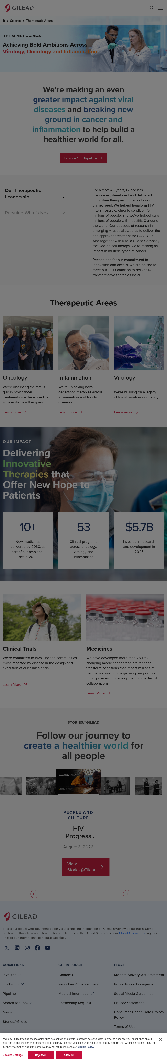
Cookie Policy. (86, 1047)
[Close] (160, 1039)
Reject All (40, 1055)
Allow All (69, 1055)
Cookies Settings (13, 1055)
